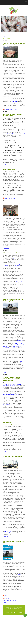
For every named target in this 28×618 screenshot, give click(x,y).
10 (10, 600)
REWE (10, 404)
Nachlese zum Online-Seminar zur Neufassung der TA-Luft (13, 300)
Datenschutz (20, 612)
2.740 (14, 258)
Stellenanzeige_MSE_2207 (10, 198)
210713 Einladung (8, 595)
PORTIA (23, 133)
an (10, 160)
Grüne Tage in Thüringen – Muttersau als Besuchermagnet (14, 44)
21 (13, 600)
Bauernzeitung (9, 382)
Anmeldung (6, 598)
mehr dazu (6, 164)
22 (15, 600)
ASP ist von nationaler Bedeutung (12, 253)
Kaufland (7, 404)
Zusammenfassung (20, 281)
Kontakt (8, 612)
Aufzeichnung (20, 340)
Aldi (3, 404)
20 (12, 600)
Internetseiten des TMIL (8, 133)
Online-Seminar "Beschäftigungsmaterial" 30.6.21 (12, 423)
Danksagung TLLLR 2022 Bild (10, 109)
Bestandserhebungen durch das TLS (11, 394)
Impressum (13, 612)
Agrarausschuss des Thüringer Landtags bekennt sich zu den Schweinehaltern (11, 378)
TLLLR (16, 133)
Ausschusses (5, 472)
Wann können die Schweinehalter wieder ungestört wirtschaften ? (13, 457)
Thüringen (16, 265)
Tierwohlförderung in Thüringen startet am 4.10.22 (12, 114)
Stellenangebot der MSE (10, 169)
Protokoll (11, 532)
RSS (4, 36)
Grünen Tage (14, 101)
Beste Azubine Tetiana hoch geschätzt (14, 203)
